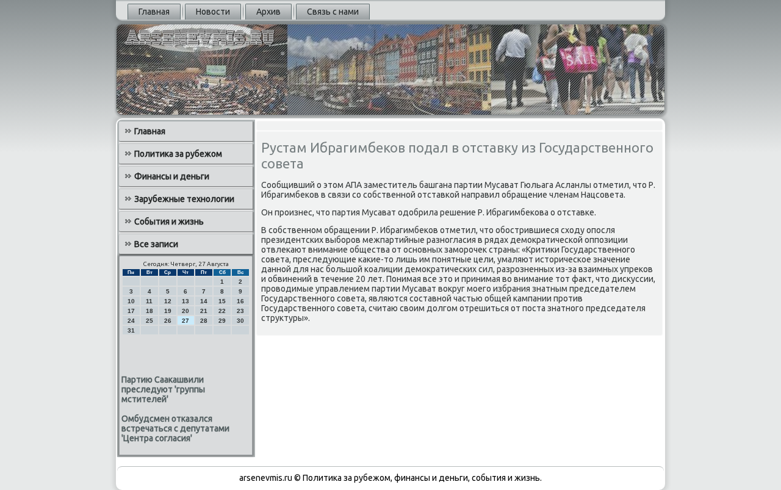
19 (167, 311)
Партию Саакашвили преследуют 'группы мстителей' (163, 389)
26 (167, 320)
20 (185, 311)
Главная (154, 11)
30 (240, 320)
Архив (268, 11)
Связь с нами (333, 11)
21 (203, 311)
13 (185, 301)
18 (149, 311)
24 (131, 320)
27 (185, 320)
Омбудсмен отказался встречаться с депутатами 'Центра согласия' (175, 428)
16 (240, 301)
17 (131, 311)
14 (203, 301)
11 (149, 301)
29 (222, 320)
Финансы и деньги (171, 176)
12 (167, 301)
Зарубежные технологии (184, 199)
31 (131, 330)
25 (149, 320)
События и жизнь (169, 221)
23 (240, 311)
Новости (213, 11)
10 (131, 301)
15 (222, 301)
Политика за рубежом (178, 154)
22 (222, 311)
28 (203, 320)
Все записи (156, 244)
